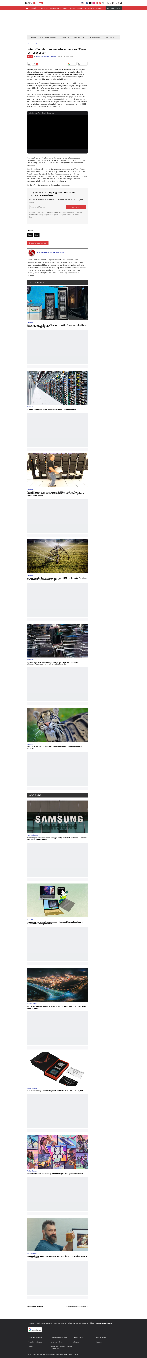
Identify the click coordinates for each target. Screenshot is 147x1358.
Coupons (99, 8)
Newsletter (84, 64)
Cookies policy (101, 1337)
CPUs (40, 8)
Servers (38, 44)
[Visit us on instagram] (93, 3)
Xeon (30, 235)
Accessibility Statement (35, 1342)
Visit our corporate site (104, 1323)
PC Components (55, 8)
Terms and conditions (35, 1337)
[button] (118, 3)
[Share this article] (29, 64)
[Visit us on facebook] (87, 3)
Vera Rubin (110, 37)
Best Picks (33, 8)
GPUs (46, 8)
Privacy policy (78, 1337)
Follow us (73, 64)
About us (77, 1342)
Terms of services (53, 212)
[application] (57, 132)
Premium (110, 8)
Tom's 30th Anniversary (48, 37)
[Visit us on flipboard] (100, 3)
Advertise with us (56, 1342)
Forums (118, 8)
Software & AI (89, 8)
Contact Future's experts (59, 1337)
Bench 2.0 (65, 37)
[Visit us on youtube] (97, 3)
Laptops (71, 8)
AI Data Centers (95, 37)
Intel (36, 235)
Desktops (79, 8)
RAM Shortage (79, 37)
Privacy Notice (33, 214)
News (65, 8)
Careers (30, 1346)
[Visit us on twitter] (90, 3)
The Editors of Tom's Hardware (46, 57)
